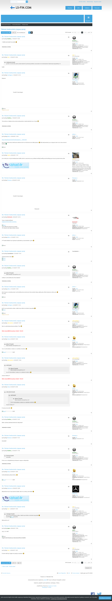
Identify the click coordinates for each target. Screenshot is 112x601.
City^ (73, 55)
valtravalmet (75, 320)
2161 (77, 162)
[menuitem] (75, 573)
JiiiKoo (73, 134)
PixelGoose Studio (52, 586)
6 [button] (85, 32)
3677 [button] (89, 32)
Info (78, 8)
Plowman (74, 178)
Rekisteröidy (90, 1)
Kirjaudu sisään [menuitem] (97, 1)
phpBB (45, 580)
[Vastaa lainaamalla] (69, 37)
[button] (73, 32)
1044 (77, 342)
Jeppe (73, 530)
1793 (77, 82)
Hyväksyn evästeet (105, 598)
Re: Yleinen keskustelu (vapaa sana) (13, 36)
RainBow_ (74, 40)
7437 (77, 533)
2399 (77, 495)
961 (76, 180)
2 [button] (78, 32)
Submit (27, 1)
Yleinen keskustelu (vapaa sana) (13, 29)
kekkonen (74, 493)
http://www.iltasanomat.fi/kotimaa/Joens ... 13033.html (14, 139)
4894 (77, 58)
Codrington (75, 80)
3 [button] (80, 32)
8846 (77, 324)
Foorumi (97, 8)
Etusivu (70, 8)
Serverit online (82, 1)
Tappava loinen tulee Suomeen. (9, 221)
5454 (77, 43)
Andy (73, 340)
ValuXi (73, 159)
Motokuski (74, 222)
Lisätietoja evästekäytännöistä (59, 598)
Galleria (87, 8)
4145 (77, 225)
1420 (77, 136)
